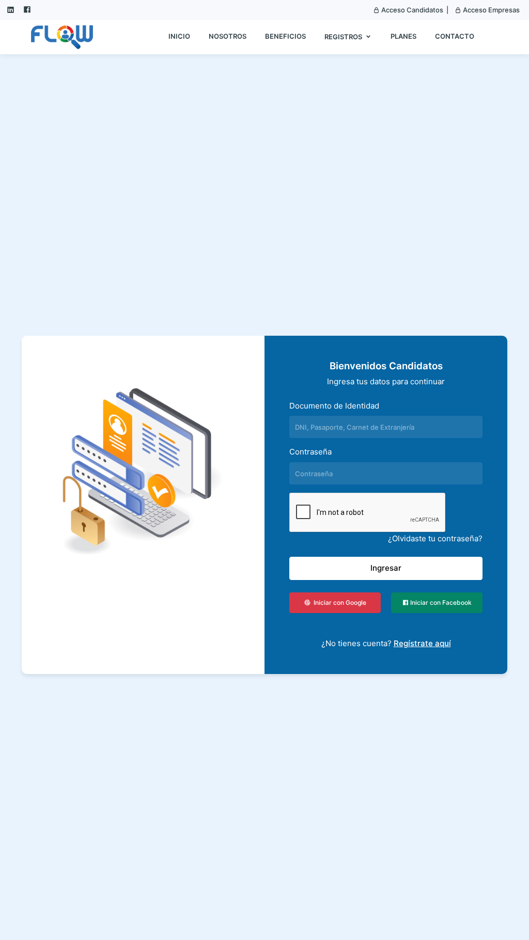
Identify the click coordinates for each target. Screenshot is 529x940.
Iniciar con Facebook (440, 602)
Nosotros (227, 36)
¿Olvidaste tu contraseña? (435, 538)
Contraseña (310, 452)
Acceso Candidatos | (414, 10)
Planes (403, 36)
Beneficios (285, 36)
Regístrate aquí (422, 643)
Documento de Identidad (334, 406)
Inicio (179, 36)
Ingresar (385, 568)
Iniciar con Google (338, 602)
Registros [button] (344, 37)
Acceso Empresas (490, 10)
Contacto (454, 36)
